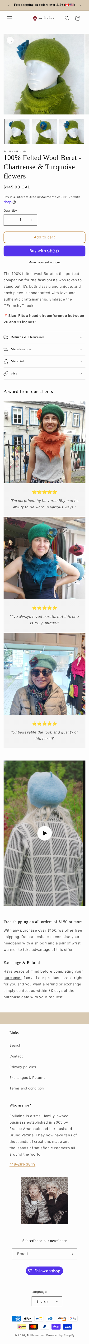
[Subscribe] (71, 1253)
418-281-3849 (22, 1164)
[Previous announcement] (9, 5)
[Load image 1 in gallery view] (17, 131)
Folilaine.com (36, 1335)
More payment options (44, 262)
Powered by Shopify (60, 1335)
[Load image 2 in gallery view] (44, 131)
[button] (9, 18)
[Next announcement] (80, 5)
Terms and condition (26, 1088)
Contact (16, 1056)
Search (15, 1045)
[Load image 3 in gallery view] (71, 131)
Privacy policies (22, 1067)
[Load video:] (44, 833)
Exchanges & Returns (27, 1077)
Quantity (10, 210)
